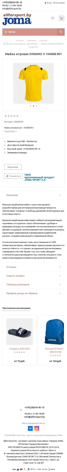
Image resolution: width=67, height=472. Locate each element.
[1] (5, 116)
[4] (14, 116)
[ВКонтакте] (30, 428)
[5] (17, 116)
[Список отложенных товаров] (53, 19)
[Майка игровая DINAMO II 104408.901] (33, 83)
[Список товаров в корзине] (62, 20)
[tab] (32, 131)
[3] (11, 116)
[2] (8, 116)
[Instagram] (36, 428)
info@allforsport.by (11, 8)
